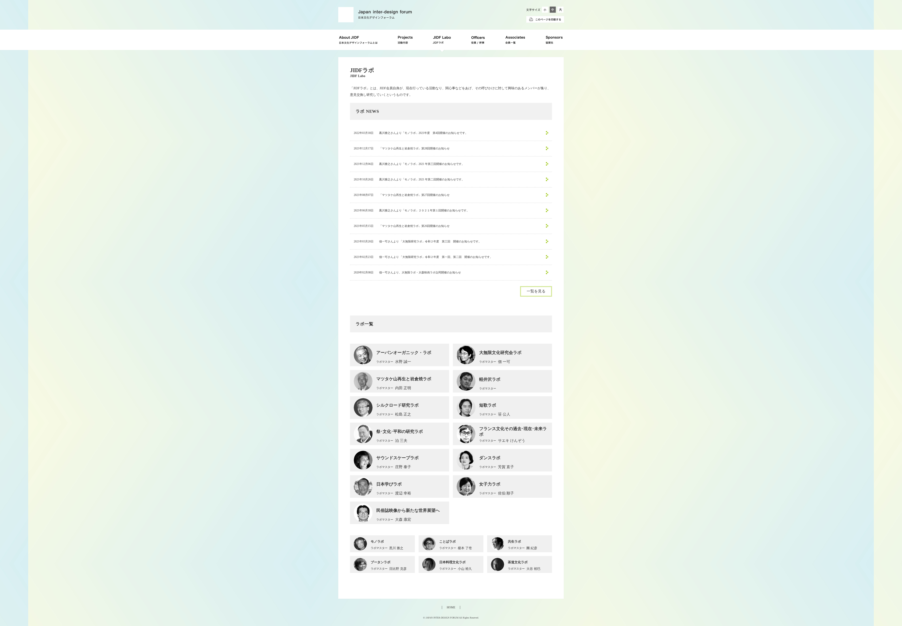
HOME (451, 607)
